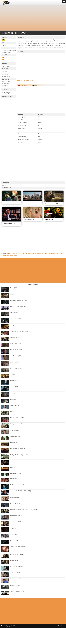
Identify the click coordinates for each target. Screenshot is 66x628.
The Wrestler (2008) (14, 461)
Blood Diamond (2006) (15, 436)
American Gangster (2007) (16, 318)
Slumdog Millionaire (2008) (16, 325)
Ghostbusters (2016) (15, 478)
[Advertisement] (32, 18)
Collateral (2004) (14, 540)
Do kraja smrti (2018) (29, 219)
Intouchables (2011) (14, 560)
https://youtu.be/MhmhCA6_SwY (25, 80)
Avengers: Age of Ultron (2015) (17, 554)
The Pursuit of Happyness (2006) (18, 306)
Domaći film (4, 57)
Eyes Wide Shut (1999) (15, 343)
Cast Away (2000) (14, 393)
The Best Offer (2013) (15, 585)
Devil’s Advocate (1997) (15, 356)
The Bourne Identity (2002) (16, 515)
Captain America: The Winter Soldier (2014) (20, 491)
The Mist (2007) (13, 288)
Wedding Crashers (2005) (16, 424)
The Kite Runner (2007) (15, 473)
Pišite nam (62, 626)
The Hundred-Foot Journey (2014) (18, 300)
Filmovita (3, 626)
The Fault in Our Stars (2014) (17, 417)
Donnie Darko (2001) (15, 573)
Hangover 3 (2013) (28, 203)
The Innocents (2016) (15, 503)
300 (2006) (12, 374)
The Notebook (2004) (15, 362)
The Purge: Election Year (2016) (17, 484)
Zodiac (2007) (13, 411)
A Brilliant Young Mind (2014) (17, 591)
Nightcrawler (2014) (14, 312)
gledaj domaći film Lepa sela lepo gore (37, 253)
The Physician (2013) (15, 442)
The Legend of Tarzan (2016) (52, 203)
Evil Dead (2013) (49, 219)
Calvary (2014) (13, 467)
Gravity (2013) (13, 399)
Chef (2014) (12, 294)
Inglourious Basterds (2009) (16, 566)
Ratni (3, 61)
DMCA (57, 626)
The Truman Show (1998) (16, 349)
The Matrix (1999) (14, 380)
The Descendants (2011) (16, 579)
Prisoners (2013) (14, 387)
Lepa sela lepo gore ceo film (55, 253)
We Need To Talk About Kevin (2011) (19, 331)
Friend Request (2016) (15, 522)
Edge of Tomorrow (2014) (16, 368)
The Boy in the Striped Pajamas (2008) (19, 455)
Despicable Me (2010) (15, 337)
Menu (64, 1)
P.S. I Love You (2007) (15, 430)
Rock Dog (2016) (7, 203)
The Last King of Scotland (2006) (18, 448)
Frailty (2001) (13, 528)
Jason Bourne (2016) (15, 497)
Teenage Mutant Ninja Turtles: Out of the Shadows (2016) (24, 509)
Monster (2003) (13, 534)
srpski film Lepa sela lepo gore (9, 255)
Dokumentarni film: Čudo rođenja (18, 546)
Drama (3, 59)
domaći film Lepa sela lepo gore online (17, 253)
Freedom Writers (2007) (15, 405)
